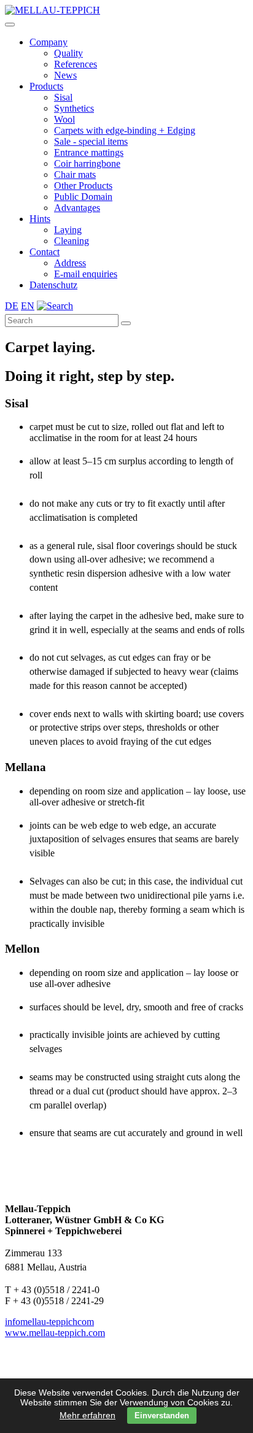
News (65, 75)
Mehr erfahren (87, 1415)
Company (48, 42)
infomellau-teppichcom (49, 1321)
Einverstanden (161, 1415)
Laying (68, 230)
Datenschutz (53, 285)
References (75, 64)
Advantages (77, 207)
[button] (10, 24)
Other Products (83, 185)
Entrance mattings (88, 152)
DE (11, 306)
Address (70, 263)
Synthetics (74, 108)
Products (46, 86)
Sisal (63, 97)
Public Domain (83, 196)
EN (27, 306)
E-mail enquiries (85, 274)
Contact (44, 252)
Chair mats (75, 174)
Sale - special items (91, 141)
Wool (64, 119)
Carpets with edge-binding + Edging (124, 130)
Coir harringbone (87, 163)
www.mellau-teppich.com (55, 1332)
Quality (68, 53)
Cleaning (71, 241)
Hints (39, 218)
